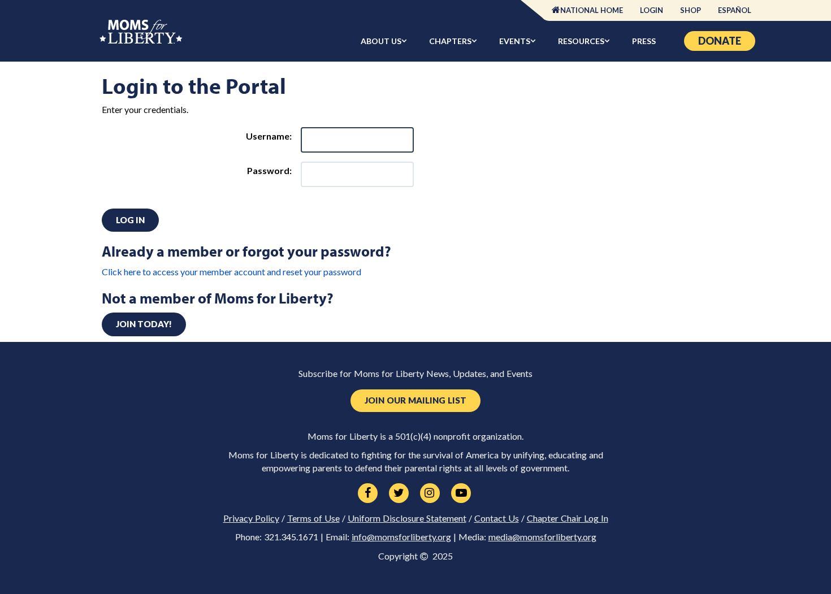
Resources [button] (581, 41)
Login (651, 10)
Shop (690, 10)
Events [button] (514, 41)
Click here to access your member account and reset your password (231, 271)
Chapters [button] (450, 41)
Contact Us (496, 518)
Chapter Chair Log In (567, 518)
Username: (269, 136)
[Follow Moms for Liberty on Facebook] (368, 493)
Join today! (144, 324)
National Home (591, 10)
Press (644, 41)
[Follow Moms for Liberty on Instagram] (430, 493)
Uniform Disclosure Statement (407, 518)
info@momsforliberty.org (401, 536)
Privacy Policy (251, 518)
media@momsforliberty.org (542, 536)
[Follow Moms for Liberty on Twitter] (399, 493)
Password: (269, 170)
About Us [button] (381, 41)
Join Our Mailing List (415, 400)
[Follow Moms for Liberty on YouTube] (461, 493)
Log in (130, 220)
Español (734, 10)
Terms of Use (313, 518)
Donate (719, 40)
